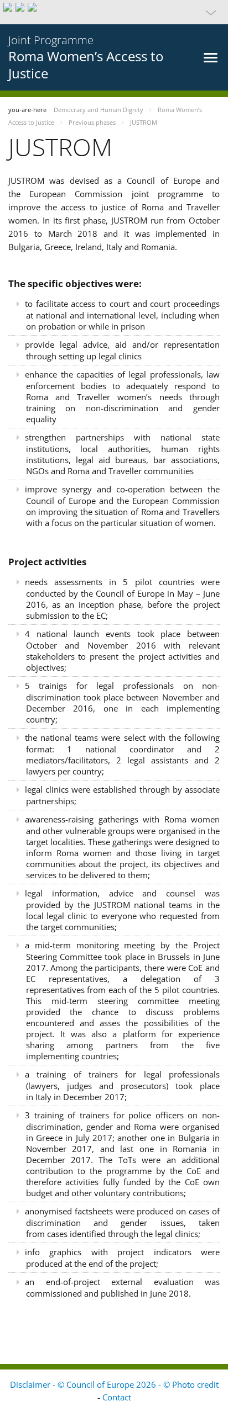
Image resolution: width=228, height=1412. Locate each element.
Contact (116, 1397)
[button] (114, 12)
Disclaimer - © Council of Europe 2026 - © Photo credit (114, 1384)
